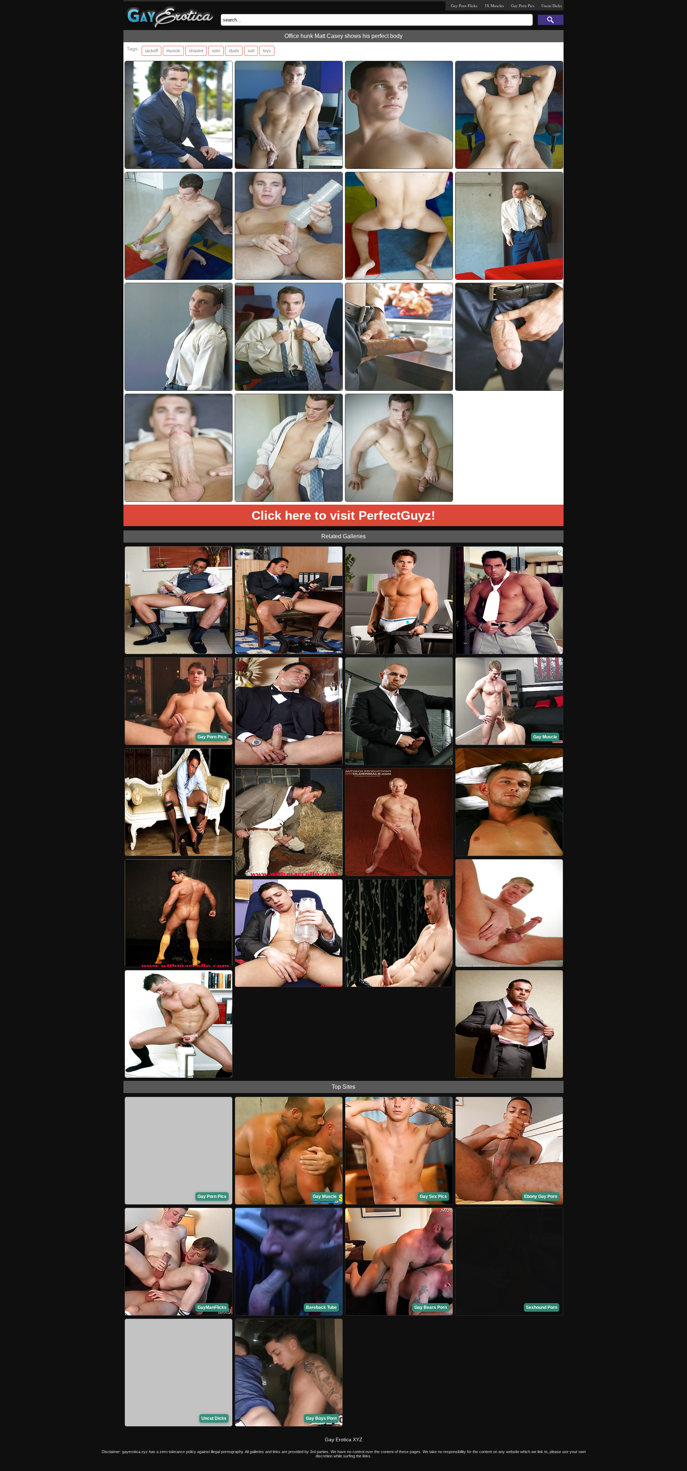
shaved (196, 50)
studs (234, 50)
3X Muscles (494, 5)
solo (216, 50)
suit (251, 50)
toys (267, 50)
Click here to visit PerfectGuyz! (343, 515)
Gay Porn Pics (522, 5)
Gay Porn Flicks (464, 5)
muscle (173, 50)
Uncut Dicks (551, 5)
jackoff (151, 50)
